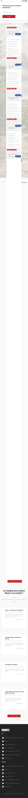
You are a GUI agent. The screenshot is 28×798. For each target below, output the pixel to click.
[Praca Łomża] (24, 1)
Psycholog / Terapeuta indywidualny (16, 27)
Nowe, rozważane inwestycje (14, 610)
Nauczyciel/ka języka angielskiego (15, 119)
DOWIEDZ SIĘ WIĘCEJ (14, 715)
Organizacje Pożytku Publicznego (12, 754)
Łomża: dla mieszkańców (10, 744)
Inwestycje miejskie (11, 664)
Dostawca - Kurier (11, 149)
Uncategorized (7, 758)
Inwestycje (6, 741)
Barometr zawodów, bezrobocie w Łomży (14, 737)
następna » (24, 182)
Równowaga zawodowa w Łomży (13, 638)
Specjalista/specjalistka (13, 58)
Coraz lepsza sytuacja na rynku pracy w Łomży (14, 692)
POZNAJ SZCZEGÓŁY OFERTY (15, 581)
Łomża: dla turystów (9, 747)
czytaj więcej (19, 619)
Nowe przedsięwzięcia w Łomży (11, 751)
